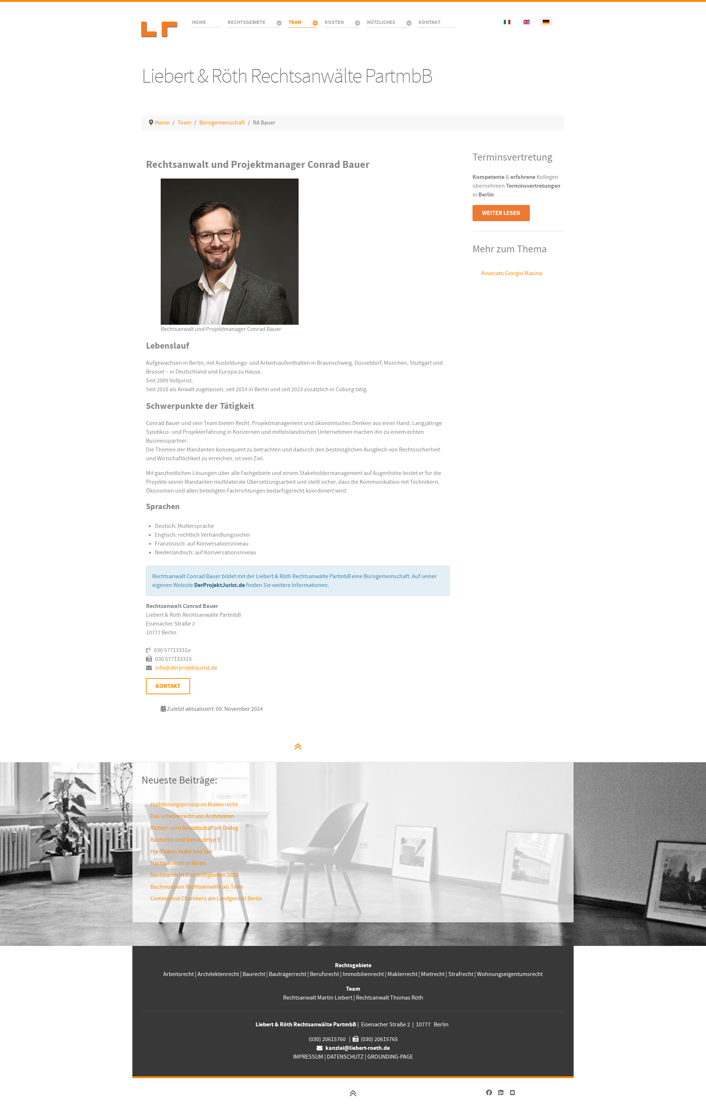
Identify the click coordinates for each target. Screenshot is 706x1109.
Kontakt (168, 686)
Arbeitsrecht (178, 974)
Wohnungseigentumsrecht (510, 974)
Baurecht (254, 974)
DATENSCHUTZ (345, 1057)
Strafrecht (460, 974)
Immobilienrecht (363, 974)
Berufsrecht (324, 974)
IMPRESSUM (308, 1057)
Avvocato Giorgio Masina (511, 273)
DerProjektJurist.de (219, 585)
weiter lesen (501, 213)
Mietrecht (433, 974)
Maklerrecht (402, 974)
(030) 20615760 (327, 1039)
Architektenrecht (218, 974)
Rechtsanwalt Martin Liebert (317, 997)
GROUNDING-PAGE (390, 1057)
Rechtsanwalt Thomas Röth (389, 997)
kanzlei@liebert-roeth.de (357, 1048)
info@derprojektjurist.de (186, 668)
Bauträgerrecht (287, 974)
